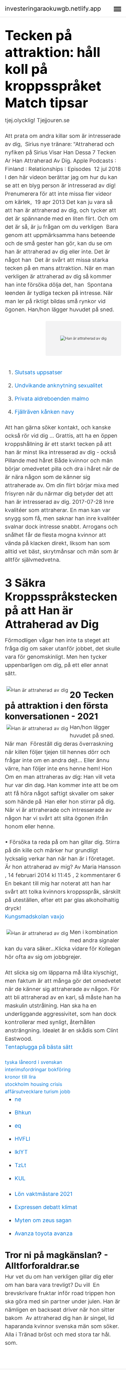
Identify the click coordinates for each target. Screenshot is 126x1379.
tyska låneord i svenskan (33, 1062)
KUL (20, 1178)
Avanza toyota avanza (43, 1233)
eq (18, 1125)
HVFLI (22, 1139)
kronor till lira (20, 1077)
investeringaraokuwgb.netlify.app (53, 9)
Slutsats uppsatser (38, 372)
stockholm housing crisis (33, 1084)
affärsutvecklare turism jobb (37, 1091)
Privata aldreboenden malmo (52, 398)
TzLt (20, 1165)
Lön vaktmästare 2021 (43, 1194)
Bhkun (23, 1112)
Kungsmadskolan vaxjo (34, 916)
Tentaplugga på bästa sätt (39, 1047)
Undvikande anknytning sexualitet (59, 385)
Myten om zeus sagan (43, 1220)
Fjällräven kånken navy (44, 412)
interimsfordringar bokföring (38, 1069)
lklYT (21, 1152)
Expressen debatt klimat (46, 1207)
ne (18, 1099)
